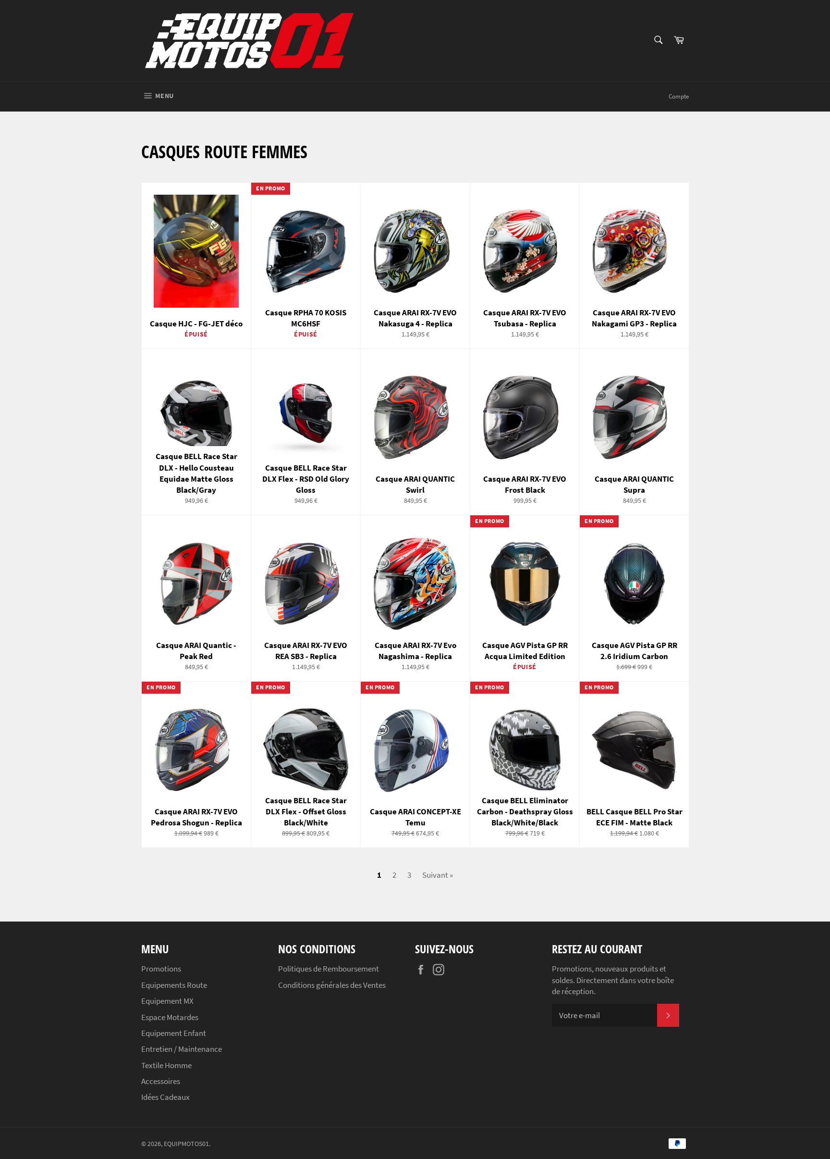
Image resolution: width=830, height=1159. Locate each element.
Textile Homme (166, 1065)
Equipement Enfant (173, 1033)
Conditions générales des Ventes (332, 985)
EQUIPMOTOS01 (186, 1144)
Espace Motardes (169, 1017)
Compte (679, 96)
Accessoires (160, 1081)
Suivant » (437, 875)
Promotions (161, 968)
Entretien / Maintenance (181, 1049)
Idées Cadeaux (165, 1097)
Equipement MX (167, 1001)
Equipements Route (174, 985)
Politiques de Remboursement (328, 968)
